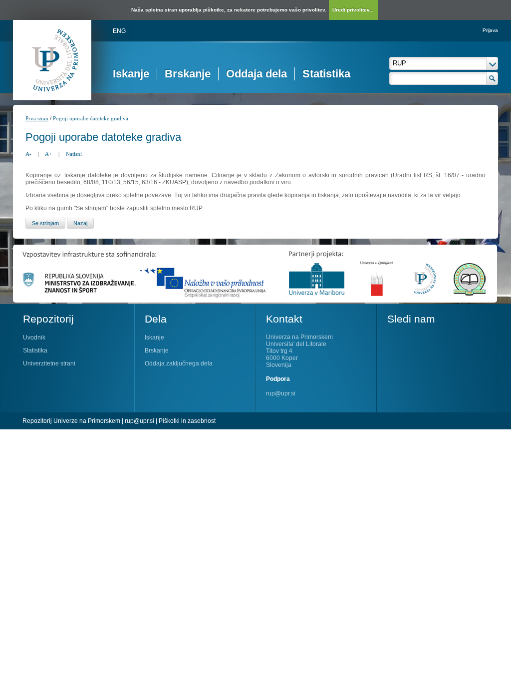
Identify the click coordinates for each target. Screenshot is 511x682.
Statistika (326, 73)
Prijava (490, 30)
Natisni (74, 154)
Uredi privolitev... (353, 9)
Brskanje (188, 73)
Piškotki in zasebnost (187, 420)
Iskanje (131, 73)
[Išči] (492, 78)
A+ (48, 154)
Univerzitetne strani (49, 363)
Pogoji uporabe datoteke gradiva (90, 118)
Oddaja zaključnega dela (179, 363)
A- (28, 154)
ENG (119, 30)
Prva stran (36, 118)
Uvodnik (34, 337)
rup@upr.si (280, 393)
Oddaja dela (256, 73)
